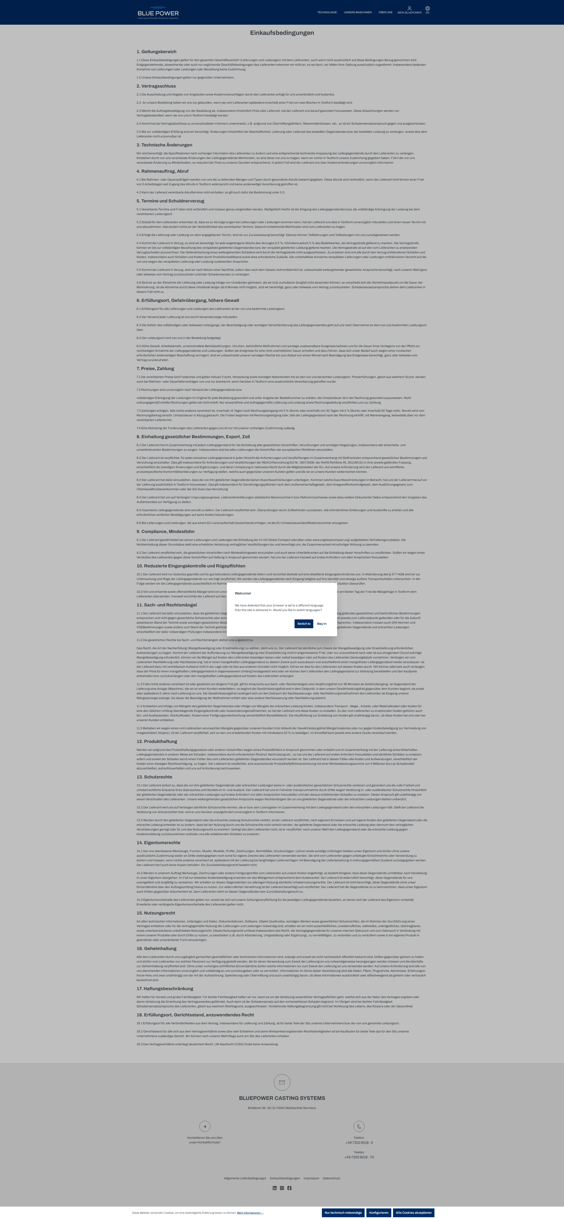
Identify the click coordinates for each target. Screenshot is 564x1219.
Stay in (321, 623)
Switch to (303, 623)
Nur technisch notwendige (343, 1212)
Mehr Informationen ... (250, 1212)
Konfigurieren (378, 1212)
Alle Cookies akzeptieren (414, 1212)
